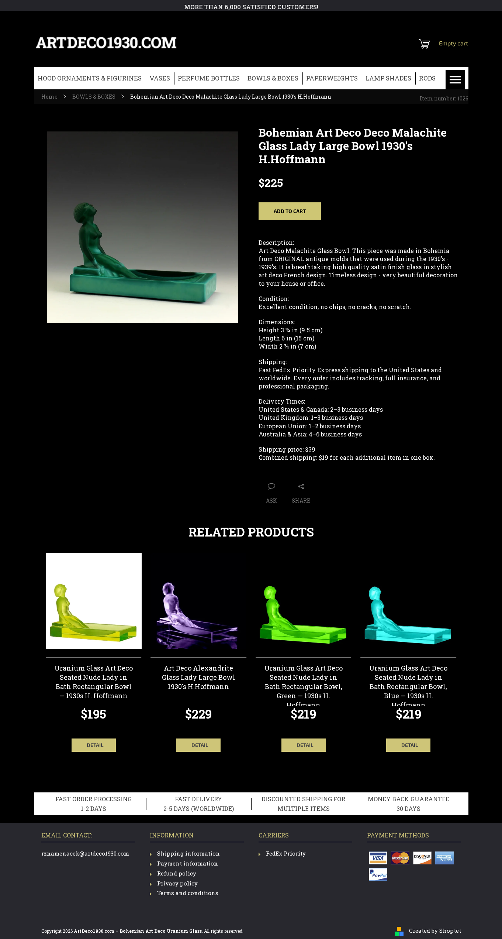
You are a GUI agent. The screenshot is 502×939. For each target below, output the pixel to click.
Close (317, 471)
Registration (423, 20)
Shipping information (188, 853)
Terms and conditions (187, 893)
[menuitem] (89, 78)
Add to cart (290, 211)
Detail (95, 745)
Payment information (187, 863)
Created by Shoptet (435, 930)
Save (298, 471)
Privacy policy (177, 883)
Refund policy (176, 873)
